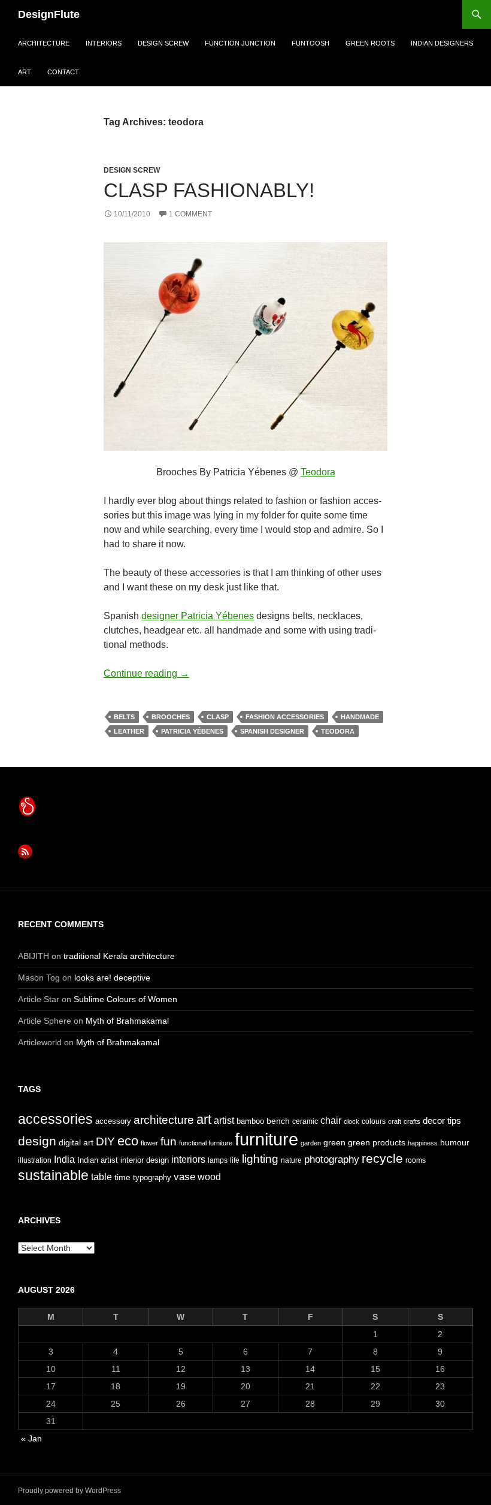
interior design (144, 1160)
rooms (415, 1160)
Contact (63, 72)
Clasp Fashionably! (209, 190)
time (122, 1177)
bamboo (250, 1121)
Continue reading (146, 673)
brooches (170, 716)
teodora (337, 731)
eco (127, 1140)
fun (168, 1141)
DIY (105, 1141)
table (101, 1177)
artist (224, 1120)
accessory (113, 1121)
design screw (163, 43)
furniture (266, 1139)
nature (291, 1160)
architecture (43, 43)
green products (376, 1142)
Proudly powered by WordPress (69, 1490)
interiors (104, 43)
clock (351, 1121)
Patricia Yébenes (192, 731)
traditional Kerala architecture (119, 956)
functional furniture (205, 1143)
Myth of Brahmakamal (127, 1021)
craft (394, 1121)
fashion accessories (285, 716)
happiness (423, 1143)
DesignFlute (49, 14)
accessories (55, 1119)
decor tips (442, 1120)
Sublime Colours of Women (125, 999)
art (24, 72)
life (235, 1160)
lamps (218, 1160)
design (37, 1141)
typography (152, 1177)
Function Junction (240, 43)
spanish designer (272, 731)
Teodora (318, 472)
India (64, 1159)
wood (209, 1177)
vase (184, 1177)
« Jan (31, 1438)
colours (374, 1121)
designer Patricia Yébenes (197, 616)
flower (149, 1143)
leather (129, 731)
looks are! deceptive (112, 977)
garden (311, 1143)
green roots (370, 43)
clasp (218, 716)
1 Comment (190, 214)
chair (330, 1120)
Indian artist (97, 1160)
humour (454, 1142)
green (334, 1142)
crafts (412, 1121)
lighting (260, 1159)
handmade (360, 716)
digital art (76, 1142)
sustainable (53, 1175)
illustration (34, 1160)
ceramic (305, 1121)
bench (278, 1121)
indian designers (442, 43)
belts (124, 716)
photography (331, 1159)
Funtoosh (310, 43)
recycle (382, 1158)
